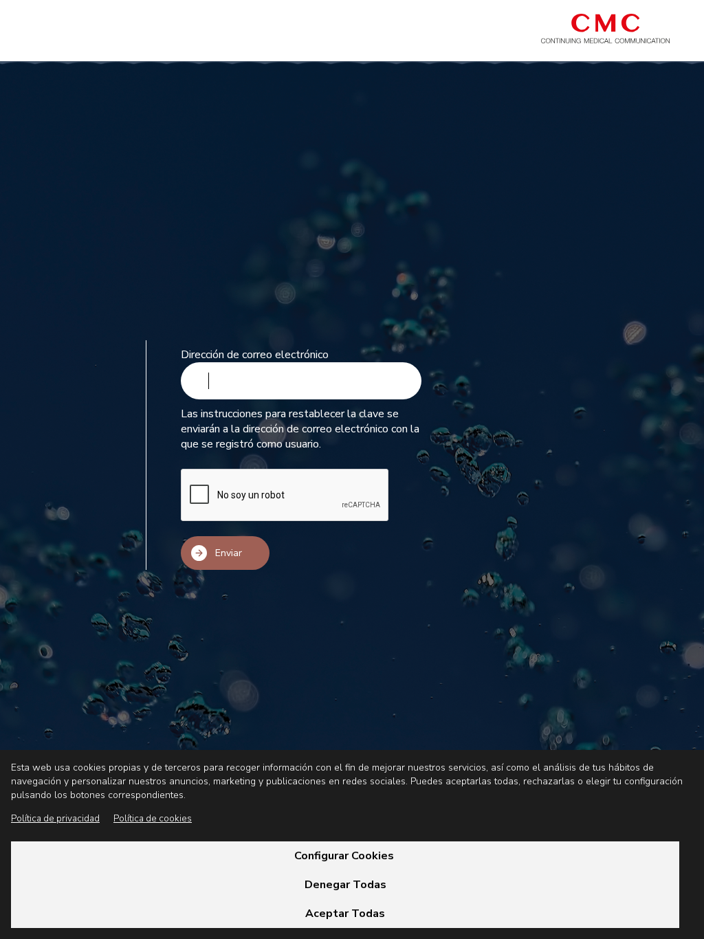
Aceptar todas (345, 913)
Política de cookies (152, 818)
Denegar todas (345, 884)
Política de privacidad (55, 818)
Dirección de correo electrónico (255, 354)
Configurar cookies (345, 855)
